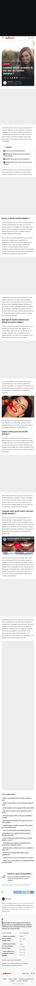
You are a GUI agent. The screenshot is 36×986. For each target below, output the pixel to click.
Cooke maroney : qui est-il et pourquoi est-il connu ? (18, 857)
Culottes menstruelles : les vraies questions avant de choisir (9, 946)
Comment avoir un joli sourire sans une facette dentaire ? (17, 163)
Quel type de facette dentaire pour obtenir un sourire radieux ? (17, 155)
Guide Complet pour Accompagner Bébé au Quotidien (18, 808)
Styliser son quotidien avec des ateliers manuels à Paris (8, 938)
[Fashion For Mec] (10, 38)
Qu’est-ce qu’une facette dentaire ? (15, 151)
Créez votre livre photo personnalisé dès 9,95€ (16, 830)
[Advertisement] (18, 18)
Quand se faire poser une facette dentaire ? (17, 159)
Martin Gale (10, 81)
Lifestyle (6, 63)
